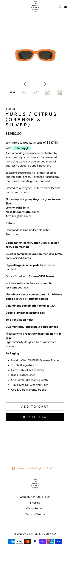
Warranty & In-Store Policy (35, 497)
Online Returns (35, 508)
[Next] (44, 84)
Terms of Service (35, 514)
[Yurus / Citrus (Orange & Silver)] (35, 55)
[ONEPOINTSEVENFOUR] (35, 6)
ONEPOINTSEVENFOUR (36, 533)
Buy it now (35, 417)
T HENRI (11, 109)
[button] (35, 184)
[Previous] (26, 84)
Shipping (35, 502)
